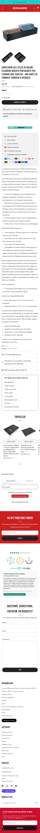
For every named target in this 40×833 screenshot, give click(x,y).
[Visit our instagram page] (7, 786)
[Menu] (3, 8)
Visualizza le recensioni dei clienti (14, 594)
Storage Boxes (9, 382)
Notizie (4, 700)
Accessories (5, 738)
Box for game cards (11, 400)
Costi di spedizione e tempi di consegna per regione (17, 115)
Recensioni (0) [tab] (11, 481)
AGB (3, 713)
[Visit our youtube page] (16, 786)
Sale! (3, 756)
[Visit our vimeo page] (11, 786)
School (4, 741)
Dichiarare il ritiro (9, 720)
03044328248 (6, 772)
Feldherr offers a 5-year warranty (12, 691)
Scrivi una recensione (20, 496)
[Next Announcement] (37, 2)
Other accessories (10, 389)
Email (4, 631)
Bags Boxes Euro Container (10, 747)
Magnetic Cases (7, 744)
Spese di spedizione (17, 86)
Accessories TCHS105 (12, 407)
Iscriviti (20, 828)
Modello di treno (7, 753)
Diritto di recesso (7, 716)
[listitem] (20, 2)
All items (7, 403)
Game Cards (9, 393)
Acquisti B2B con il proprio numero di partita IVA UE (19, 688)
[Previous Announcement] (3, 2)
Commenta (5, 639)
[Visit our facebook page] (2, 786)
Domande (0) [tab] (29, 481)
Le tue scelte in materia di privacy (12, 706)
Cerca (3, 703)
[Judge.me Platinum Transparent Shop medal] (29, 560)
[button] (3, 829)
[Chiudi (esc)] (37, 810)
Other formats (9, 386)
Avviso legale (6, 709)
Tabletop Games (7, 732)
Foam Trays (5, 750)
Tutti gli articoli (6, 694)
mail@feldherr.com (8, 768)
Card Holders (9, 396)
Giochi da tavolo (7, 735)
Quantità (4, 90)
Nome (4, 622)
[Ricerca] (34, 8)
